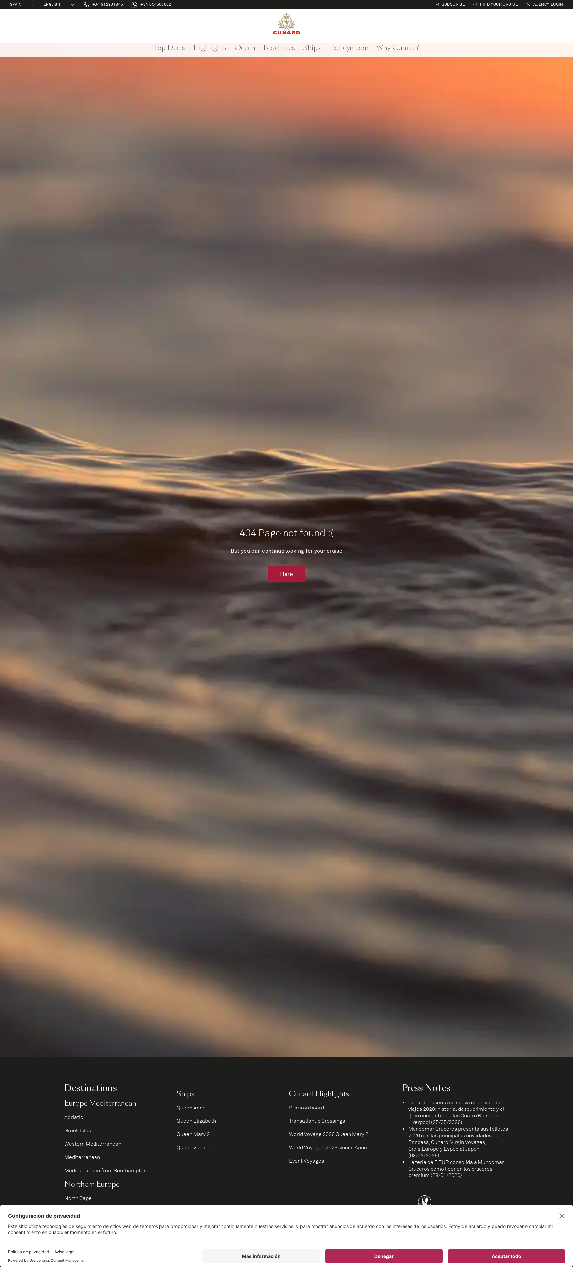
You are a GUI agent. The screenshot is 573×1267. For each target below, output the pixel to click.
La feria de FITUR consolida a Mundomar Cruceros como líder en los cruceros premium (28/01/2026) (456, 1169)
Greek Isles (77, 1130)
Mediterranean (82, 1157)
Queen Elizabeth (196, 1121)
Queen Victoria (194, 1147)
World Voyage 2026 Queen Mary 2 (328, 1134)
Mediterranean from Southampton (105, 1170)
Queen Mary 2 (193, 1134)
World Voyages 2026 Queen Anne (328, 1147)
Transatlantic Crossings (317, 1121)
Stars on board (306, 1108)
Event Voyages (306, 1161)
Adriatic (73, 1117)
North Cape (78, 1198)
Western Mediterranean (92, 1144)
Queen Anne (191, 1108)
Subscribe (453, 4)
